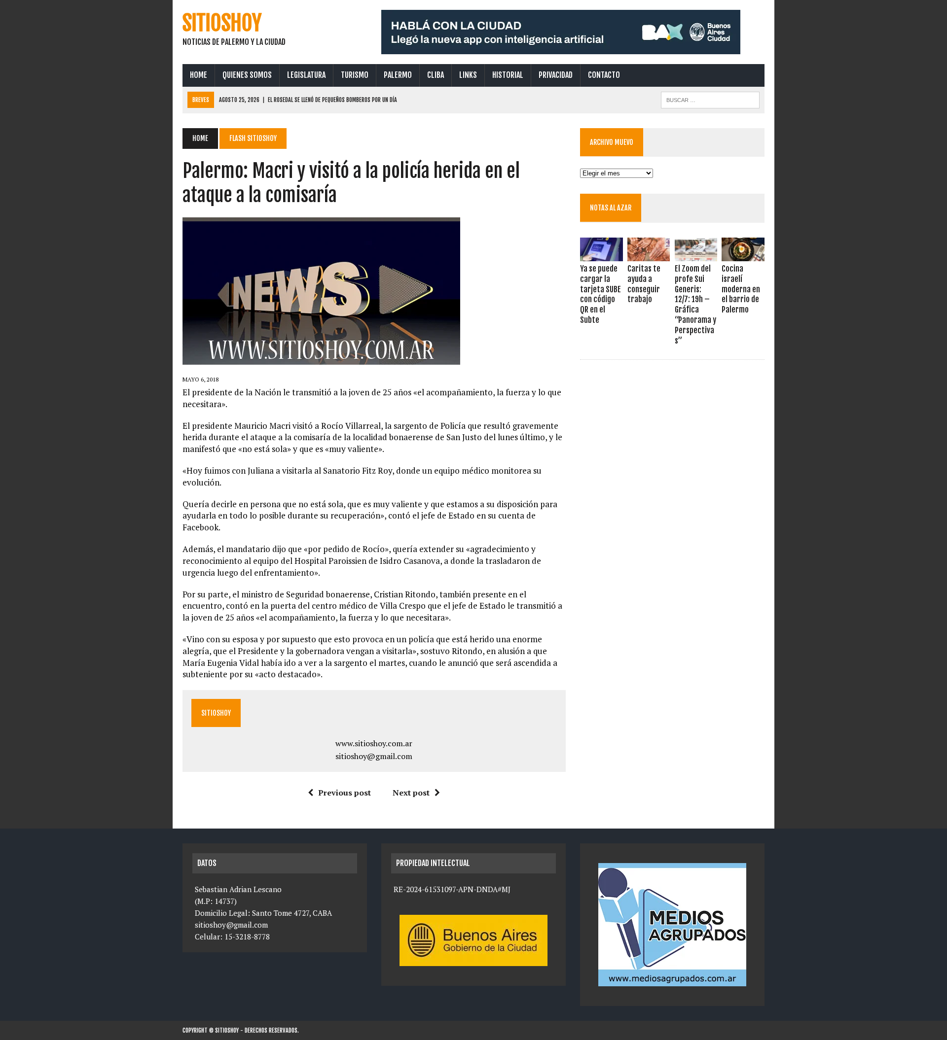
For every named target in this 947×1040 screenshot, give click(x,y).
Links (468, 75)
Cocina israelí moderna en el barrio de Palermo (741, 289)
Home (198, 75)
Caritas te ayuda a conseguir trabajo (643, 284)
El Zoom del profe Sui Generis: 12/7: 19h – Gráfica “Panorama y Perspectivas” (695, 305)
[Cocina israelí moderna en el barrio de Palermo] (743, 254)
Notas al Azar (610, 208)
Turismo (354, 75)
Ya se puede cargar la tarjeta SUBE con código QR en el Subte (600, 294)
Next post (411, 792)
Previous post (344, 792)
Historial (507, 75)
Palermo (398, 75)
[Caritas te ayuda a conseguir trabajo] (648, 254)
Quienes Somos (247, 75)
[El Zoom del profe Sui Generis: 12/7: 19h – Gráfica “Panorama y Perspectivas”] (696, 254)
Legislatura (306, 75)
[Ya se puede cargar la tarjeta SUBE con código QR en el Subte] (601, 254)
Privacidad (556, 75)
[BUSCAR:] (710, 99)
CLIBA (435, 75)
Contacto (604, 75)
